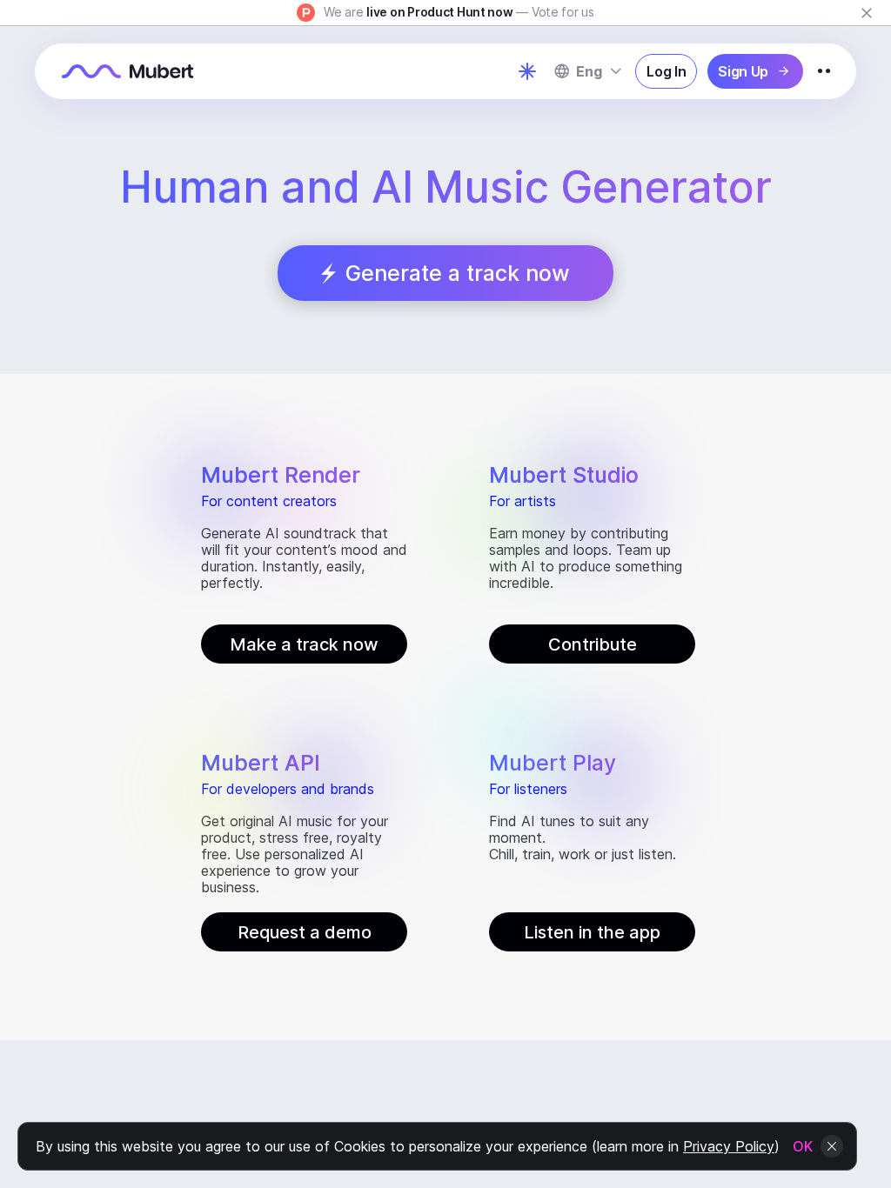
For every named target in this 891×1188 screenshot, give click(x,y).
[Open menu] (824, 71)
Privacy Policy (728, 1146)
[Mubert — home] (128, 71)
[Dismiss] (866, 13)
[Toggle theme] (527, 71)
